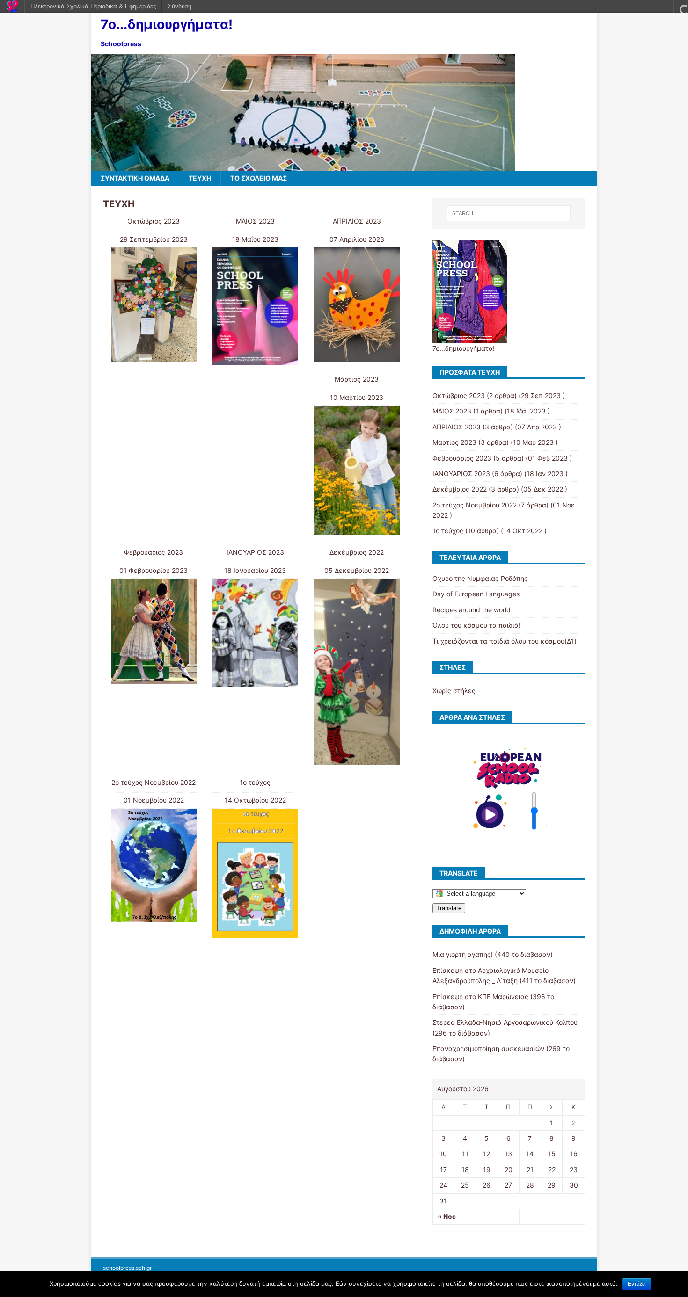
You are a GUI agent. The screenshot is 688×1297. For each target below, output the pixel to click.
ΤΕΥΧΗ (200, 178)
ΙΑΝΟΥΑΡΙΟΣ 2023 (255, 552)
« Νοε (447, 1216)
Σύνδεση (179, 6)
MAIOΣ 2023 (255, 221)
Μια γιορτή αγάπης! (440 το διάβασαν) (492, 954)
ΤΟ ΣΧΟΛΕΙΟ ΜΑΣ (258, 178)
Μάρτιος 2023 (357, 379)
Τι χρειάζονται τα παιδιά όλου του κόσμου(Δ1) (504, 641)
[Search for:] (509, 213)
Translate (448, 908)
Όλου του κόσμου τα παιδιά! (476, 625)
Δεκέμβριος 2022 (356, 552)
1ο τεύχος (255, 782)
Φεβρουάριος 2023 (153, 552)
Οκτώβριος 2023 (153, 221)
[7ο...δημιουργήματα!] (303, 165)
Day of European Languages (476, 594)
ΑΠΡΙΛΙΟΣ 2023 (357, 221)
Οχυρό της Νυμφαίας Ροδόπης (480, 578)
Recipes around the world (471, 610)
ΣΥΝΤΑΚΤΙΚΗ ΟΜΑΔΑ (135, 178)
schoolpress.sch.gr (127, 1267)
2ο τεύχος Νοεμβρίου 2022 (153, 782)
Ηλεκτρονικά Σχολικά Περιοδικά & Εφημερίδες (93, 6)
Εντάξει (637, 1284)
